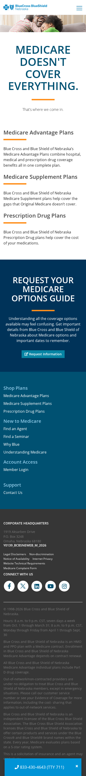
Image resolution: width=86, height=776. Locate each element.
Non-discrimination (41, 554)
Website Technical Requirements (24, 563)
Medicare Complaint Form (20, 568)
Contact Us (12, 492)
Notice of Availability (16, 558)
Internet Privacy (43, 558)
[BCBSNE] (25, 10)
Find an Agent (15, 428)
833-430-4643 (33, 767)
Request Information (45, 354)
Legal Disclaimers (14, 554)
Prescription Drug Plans (24, 411)
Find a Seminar (16, 436)
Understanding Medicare (25, 452)
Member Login (15, 469)
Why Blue (11, 444)
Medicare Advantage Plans (26, 395)
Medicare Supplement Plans (27, 403)
